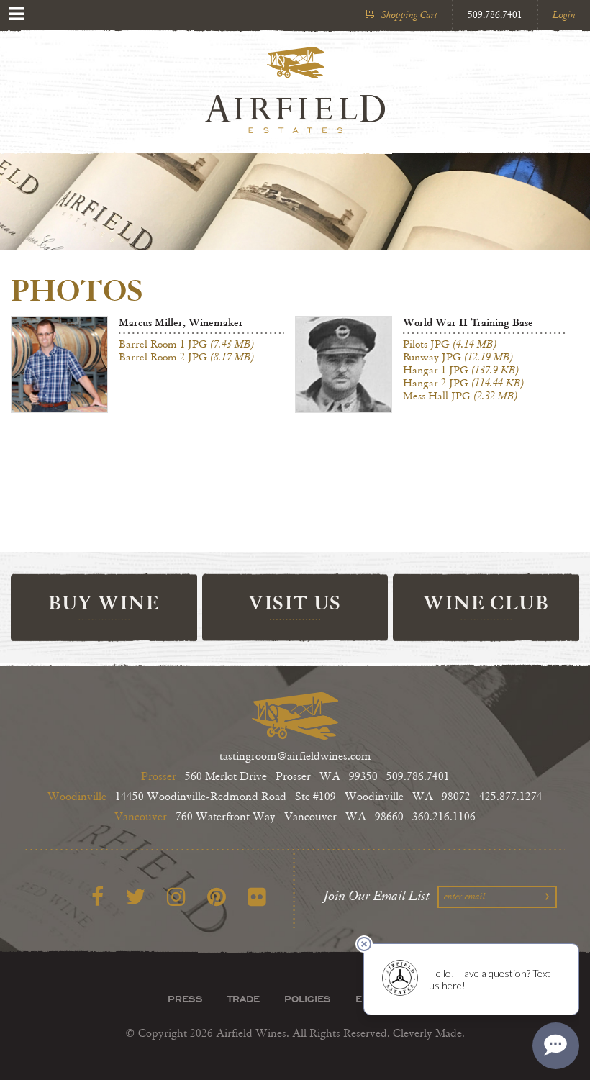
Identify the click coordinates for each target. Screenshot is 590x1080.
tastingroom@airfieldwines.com (295, 756)
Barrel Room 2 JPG (187, 356)
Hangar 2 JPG (464, 382)
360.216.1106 (444, 817)
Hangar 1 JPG (461, 369)
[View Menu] (16, 14)
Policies (307, 998)
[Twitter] (135, 897)
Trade (243, 998)
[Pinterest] (216, 897)
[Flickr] (257, 897)
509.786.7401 (495, 15)
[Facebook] (97, 897)
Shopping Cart (409, 15)
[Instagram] (176, 897)
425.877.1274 (511, 797)
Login (564, 15)
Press (185, 998)
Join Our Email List (377, 896)
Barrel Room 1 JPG (187, 343)
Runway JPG (458, 356)
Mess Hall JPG (460, 395)
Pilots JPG (450, 343)
